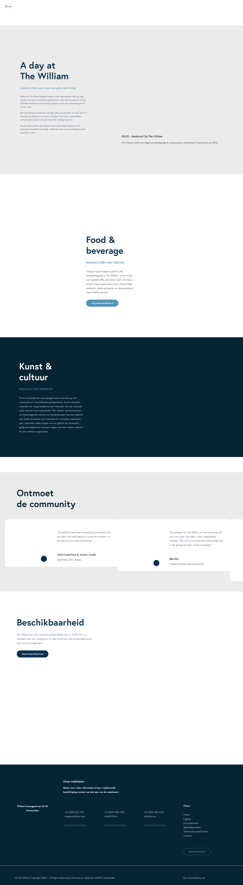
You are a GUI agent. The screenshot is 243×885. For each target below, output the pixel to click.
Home (187, 814)
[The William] (8, 8)
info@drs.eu (150, 816)
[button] (236, 8)
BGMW (98, 877)
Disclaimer (109, 877)
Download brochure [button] (197, 851)
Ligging (187, 818)
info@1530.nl (110, 816)
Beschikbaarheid (192, 827)
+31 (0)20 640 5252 (154, 812)
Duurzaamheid (191, 823)
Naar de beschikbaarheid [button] (32, 654)
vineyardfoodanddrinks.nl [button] (102, 303)
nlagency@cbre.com (75, 816)
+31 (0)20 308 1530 (114, 812)
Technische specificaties (196, 831)
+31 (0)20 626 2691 (74, 812)
